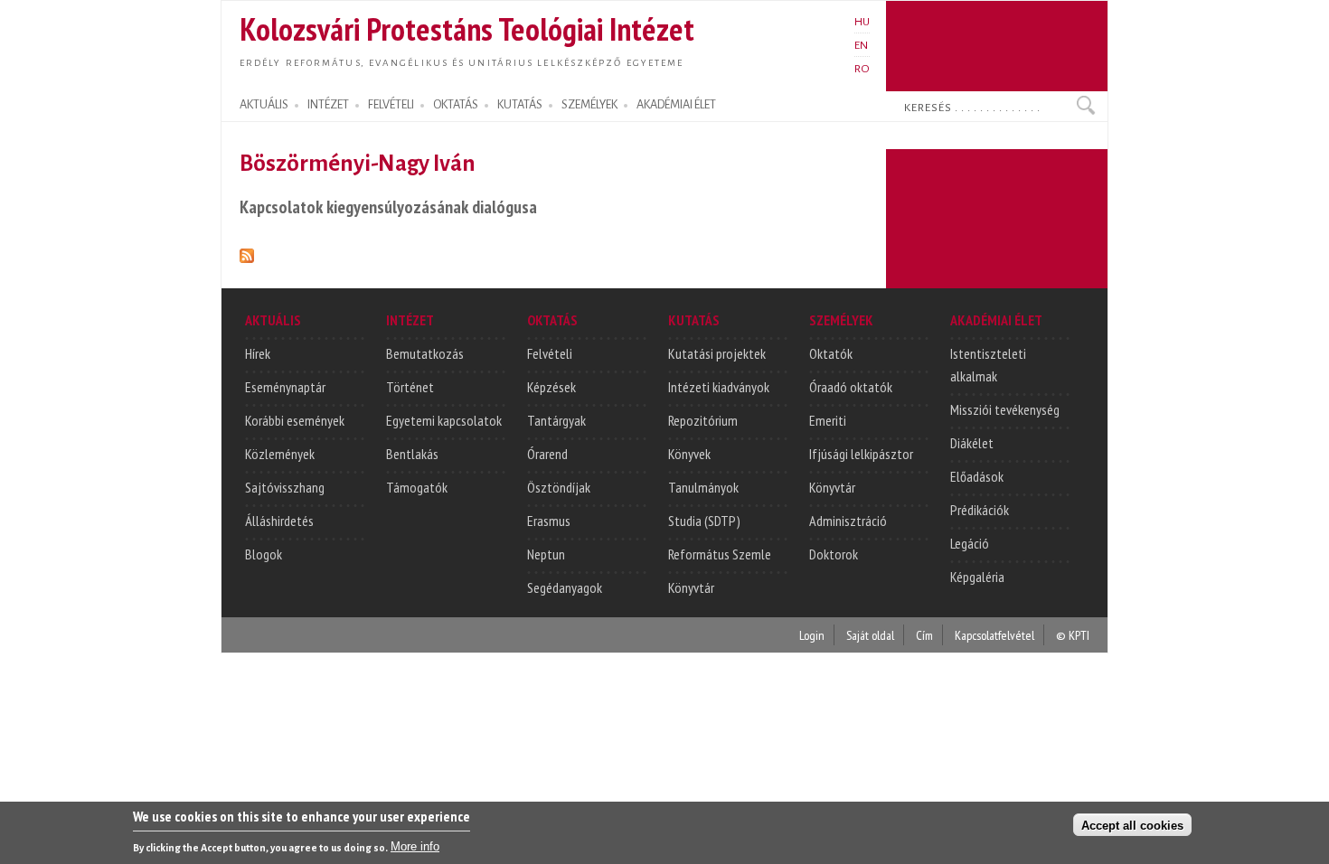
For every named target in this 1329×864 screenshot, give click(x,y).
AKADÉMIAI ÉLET (676, 105)
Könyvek (689, 454)
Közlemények (280, 454)
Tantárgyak (556, 420)
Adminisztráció (848, 521)
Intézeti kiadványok (718, 387)
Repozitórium (703, 420)
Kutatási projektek (717, 353)
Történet (410, 387)
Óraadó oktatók (850, 387)
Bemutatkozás (425, 353)
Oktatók (831, 353)
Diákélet (972, 443)
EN (861, 45)
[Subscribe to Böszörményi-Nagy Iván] (247, 252)
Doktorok (833, 554)
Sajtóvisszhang (285, 487)
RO (862, 68)
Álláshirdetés (279, 521)
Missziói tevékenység (1005, 409)
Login (812, 634)
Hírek (257, 353)
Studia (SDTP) (704, 521)
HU (862, 21)
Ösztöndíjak (558, 487)
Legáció (969, 543)
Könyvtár (691, 587)
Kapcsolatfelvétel (994, 634)
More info (415, 846)
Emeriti (827, 420)
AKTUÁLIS (264, 105)
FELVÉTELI (391, 105)
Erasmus (548, 521)
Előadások (977, 476)
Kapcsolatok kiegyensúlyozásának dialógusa (388, 206)
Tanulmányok (703, 487)
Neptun (546, 554)
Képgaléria (977, 577)
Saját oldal (870, 634)
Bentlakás (412, 454)
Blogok (263, 554)
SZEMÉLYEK (589, 105)
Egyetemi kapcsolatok (444, 420)
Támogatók (417, 487)
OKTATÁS (455, 105)
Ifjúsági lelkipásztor (861, 454)
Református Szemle (719, 554)
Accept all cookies (1132, 824)
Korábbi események (294, 420)
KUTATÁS (519, 105)
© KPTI (1072, 634)
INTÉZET (328, 105)
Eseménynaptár (285, 387)
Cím (924, 634)
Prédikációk (979, 510)
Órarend (547, 454)
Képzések (551, 387)
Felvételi (549, 353)
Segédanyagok (564, 587)
